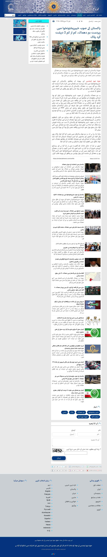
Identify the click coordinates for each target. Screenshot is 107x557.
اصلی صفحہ (97, 21)
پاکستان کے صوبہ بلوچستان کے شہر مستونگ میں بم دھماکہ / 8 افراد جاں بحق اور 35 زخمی (69, 377)
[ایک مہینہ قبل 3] (93, 198)
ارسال (59, 458)
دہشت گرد (95, 417)
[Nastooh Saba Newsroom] (53, 554)
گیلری (19, 15)
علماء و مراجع (61, 15)
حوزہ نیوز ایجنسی (93, 81)
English (47, 491)
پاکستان (80, 15)
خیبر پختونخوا (94, 412)
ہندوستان (73, 15)
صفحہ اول (99, 15)
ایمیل (73, 430)
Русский (47, 509)
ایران (84, 15)
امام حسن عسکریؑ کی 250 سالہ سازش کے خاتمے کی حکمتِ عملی (37, 39)
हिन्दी (48, 500)
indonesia (46, 528)
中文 (48, 531)
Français (47, 494)
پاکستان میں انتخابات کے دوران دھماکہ (73, 164)
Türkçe (47, 506)
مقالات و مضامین (32, 15)
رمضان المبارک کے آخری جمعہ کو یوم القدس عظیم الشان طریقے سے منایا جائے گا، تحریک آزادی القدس (68, 179)
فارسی (48, 488)
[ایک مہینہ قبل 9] (93, 290)
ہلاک (71, 412)
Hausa (48, 525)
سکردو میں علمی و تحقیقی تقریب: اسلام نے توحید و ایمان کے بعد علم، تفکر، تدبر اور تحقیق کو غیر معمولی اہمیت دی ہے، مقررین (37, 57)
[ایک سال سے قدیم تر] (93, 167)
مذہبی (55, 15)
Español (47, 518)
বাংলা (49, 503)
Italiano (47, 521)
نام (99, 430)
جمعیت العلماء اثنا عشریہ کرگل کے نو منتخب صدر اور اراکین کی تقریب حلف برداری (37, 30)
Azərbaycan (46, 512)
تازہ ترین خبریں (91, 15)
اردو (49, 485)
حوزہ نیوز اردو (83, 417)
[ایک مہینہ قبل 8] (93, 230)
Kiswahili (47, 515)
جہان (68, 15)
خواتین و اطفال (42, 15)
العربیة (48, 497)
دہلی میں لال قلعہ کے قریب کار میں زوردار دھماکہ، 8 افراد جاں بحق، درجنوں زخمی (69, 288)
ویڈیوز (24, 15)
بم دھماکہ (81, 412)
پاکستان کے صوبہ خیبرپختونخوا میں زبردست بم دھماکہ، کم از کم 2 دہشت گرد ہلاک (78, 32)
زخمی (64, 412)
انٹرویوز (50, 15)
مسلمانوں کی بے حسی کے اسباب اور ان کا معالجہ (70, 318)
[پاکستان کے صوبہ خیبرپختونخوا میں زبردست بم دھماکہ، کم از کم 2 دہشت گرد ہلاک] (76, 54)
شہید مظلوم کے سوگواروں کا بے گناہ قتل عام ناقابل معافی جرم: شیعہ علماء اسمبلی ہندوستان (68, 347)
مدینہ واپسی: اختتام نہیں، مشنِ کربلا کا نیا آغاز (37, 46)
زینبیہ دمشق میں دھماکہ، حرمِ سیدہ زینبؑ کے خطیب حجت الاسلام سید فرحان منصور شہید (69, 212)
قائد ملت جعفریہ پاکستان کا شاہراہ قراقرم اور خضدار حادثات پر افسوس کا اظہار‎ (69, 260)
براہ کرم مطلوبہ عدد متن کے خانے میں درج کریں (83, 449)
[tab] (38, 21)
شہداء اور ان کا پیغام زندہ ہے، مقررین (73, 248)
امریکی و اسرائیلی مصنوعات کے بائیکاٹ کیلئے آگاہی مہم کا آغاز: (68, 176)
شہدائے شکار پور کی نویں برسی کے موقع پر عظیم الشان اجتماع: (70, 244)
